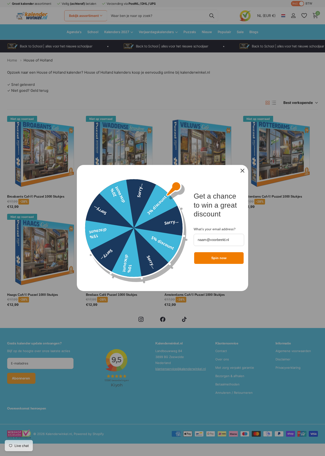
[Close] (242, 170)
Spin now (219, 258)
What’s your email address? (215, 229)
